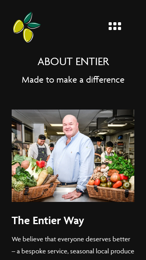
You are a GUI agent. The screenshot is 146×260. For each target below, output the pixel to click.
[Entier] (27, 27)
